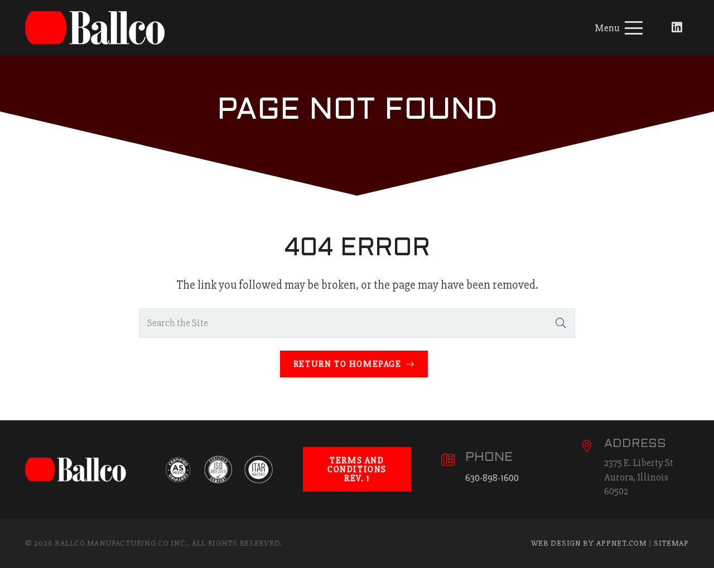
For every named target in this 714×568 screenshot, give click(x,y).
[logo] (100, 28)
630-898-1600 (492, 478)
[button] (619, 28)
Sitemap (671, 543)
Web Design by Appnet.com (589, 543)
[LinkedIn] (677, 28)
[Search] (561, 323)
